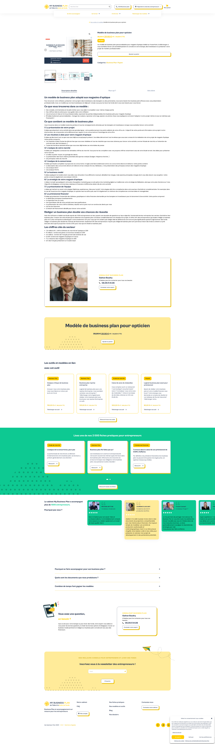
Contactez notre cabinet (150, 707)
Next (92, 76)
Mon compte (84, 713)
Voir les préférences (205, 737)
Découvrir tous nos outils (107, 419)
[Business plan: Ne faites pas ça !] (107, 457)
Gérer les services (177, 732)
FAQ (78, 706)
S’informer (115, 13)
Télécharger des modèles (139, 13)
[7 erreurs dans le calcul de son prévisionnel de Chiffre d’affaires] (150, 457)
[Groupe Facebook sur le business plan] (158, 725)
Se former (95, 13)
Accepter (178, 737)
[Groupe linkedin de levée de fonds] (169, 725)
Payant (120, 63)
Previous (44, 76)
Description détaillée (69, 91)
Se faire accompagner (73, 13)
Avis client (151, 91)
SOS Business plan (123, 6)
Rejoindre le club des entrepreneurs (148, 6)
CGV (62, 725)
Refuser (191, 737)
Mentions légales (70, 725)
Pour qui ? (112, 91)
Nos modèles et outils (117, 706)
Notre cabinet (82, 702)
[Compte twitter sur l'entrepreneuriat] (163, 725)
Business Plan (112, 63)
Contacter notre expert (107, 287)
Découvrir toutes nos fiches (107, 486)
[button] (211, 718)
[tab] (69, 91)
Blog (110, 710)
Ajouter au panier (134, 54)
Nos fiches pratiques (116, 702)
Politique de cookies (179, 741)
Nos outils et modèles (97, 22)
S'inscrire (107, 681)
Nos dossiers (114, 715)
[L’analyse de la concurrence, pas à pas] (64, 457)
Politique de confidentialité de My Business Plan (197, 741)
